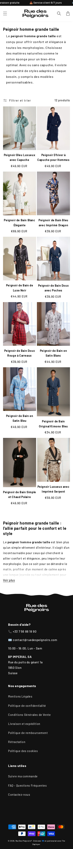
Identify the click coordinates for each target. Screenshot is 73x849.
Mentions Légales (20, 696)
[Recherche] (59, 13)
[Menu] (5, 13)
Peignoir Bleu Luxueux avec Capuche (19, 157)
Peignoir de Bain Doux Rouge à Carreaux (19, 353)
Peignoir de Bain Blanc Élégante (19, 222)
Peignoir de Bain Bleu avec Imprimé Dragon (53, 222)
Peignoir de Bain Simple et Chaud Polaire (19, 494)
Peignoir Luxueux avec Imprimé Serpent (54, 489)
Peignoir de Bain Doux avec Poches (53, 288)
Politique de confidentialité (27, 705)
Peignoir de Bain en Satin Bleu (19, 418)
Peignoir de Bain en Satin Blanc (53, 353)
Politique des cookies (23, 751)
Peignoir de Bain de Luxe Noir (19, 288)
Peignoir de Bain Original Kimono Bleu (53, 424)
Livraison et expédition (24, 724)
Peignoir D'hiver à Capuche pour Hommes (53, 157)
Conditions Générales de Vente (29, 714)
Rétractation (16, 742)
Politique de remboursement (28, 733)
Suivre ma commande (23, 776)
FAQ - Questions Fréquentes (27, 785)
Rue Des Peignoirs (23, 841)
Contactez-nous (19, 794)
